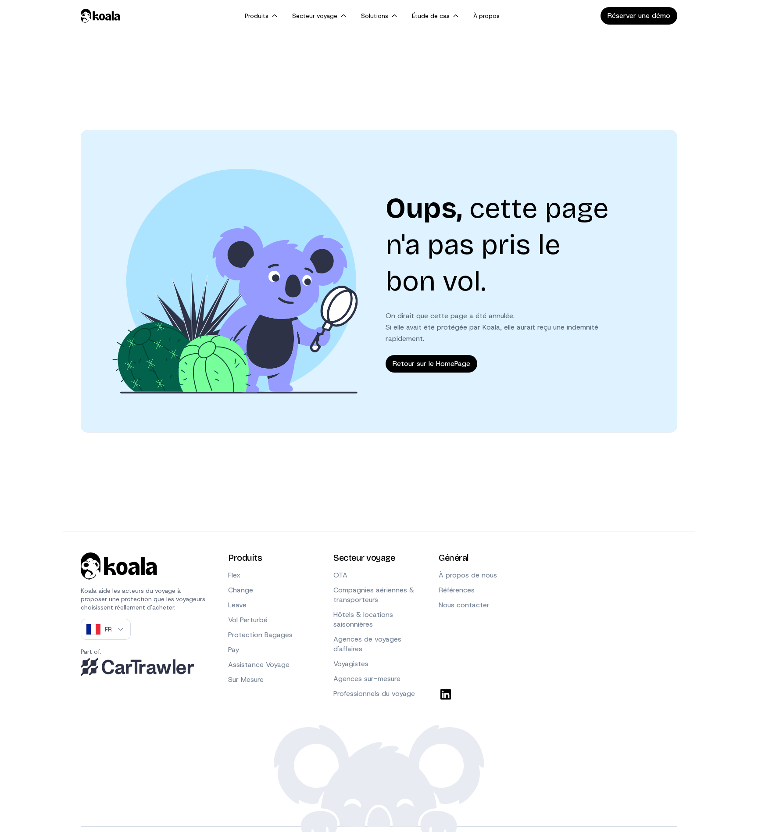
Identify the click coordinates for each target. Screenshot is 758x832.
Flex (234, 575)
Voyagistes (350, 663)
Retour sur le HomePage (431, 363)
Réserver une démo (639, 15)
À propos (486, 16)
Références (457, 590)
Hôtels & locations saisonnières (363, 619)
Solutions (374, 16)
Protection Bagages (260, 634)
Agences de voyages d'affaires (367, 644)
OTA (340, 575)
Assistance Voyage (259, 664)
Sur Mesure (246, 679)
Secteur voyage (314, 16)
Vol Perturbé (248, 619)
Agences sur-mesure (366, 678)
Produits (256, 16)
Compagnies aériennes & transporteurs (373, 594)
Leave (237, 605)
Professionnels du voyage (374, 693)
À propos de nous (468, 575)
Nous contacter (464, 605)
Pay (233, 649)
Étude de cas (431, 16)
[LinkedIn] (446, 694)
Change (240, 590)
